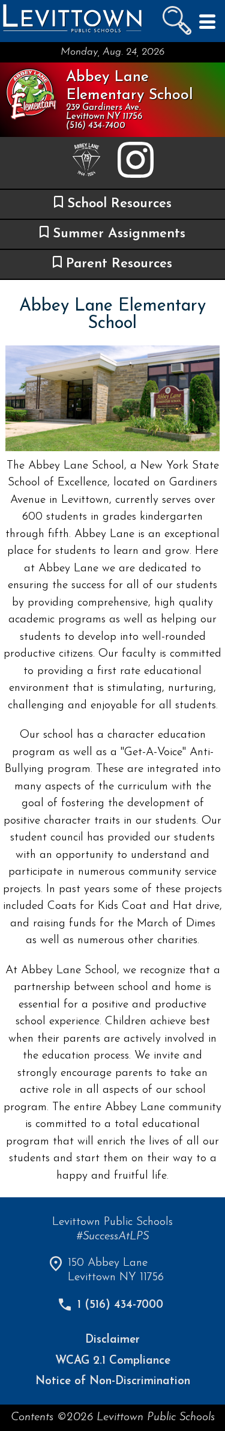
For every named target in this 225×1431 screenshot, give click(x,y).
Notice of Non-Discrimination (112, 1381)
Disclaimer (112, 1340)
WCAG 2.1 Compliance (112, 1361)
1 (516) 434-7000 (120, 1305)
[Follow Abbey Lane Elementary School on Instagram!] (135, 163)
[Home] (72, 31)
